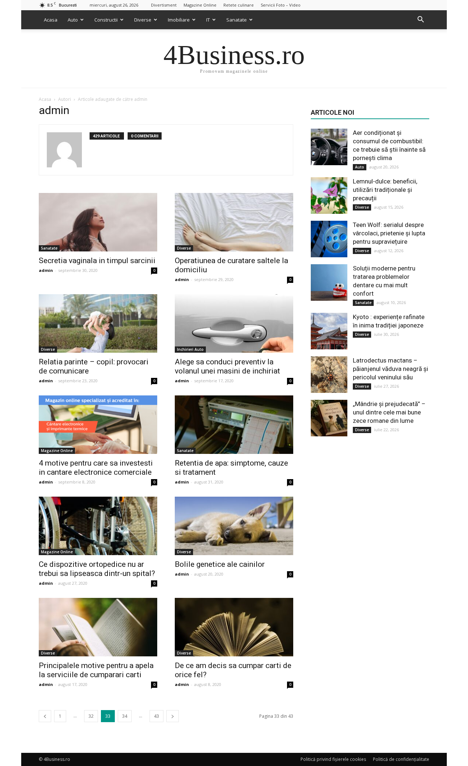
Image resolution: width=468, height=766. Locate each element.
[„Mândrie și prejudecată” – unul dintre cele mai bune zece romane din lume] (329, 418)
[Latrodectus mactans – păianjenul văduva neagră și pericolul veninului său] (329, 374)
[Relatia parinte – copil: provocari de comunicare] (98, 323)
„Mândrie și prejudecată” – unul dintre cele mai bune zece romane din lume (389, 412)
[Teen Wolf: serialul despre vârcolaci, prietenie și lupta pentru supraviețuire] (329, 239)
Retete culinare (238, 5)
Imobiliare (179, 19)
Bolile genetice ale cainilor (220, 564)
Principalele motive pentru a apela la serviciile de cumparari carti (96, 670)
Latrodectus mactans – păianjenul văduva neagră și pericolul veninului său (390, 369)
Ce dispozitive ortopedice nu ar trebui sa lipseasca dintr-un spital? (97, 569)
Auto (73, 19)
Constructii (106, 19)
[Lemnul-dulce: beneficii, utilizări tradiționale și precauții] (329, 195)
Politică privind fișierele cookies (333, 759)
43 (156, 716)
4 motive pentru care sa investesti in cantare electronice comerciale (96, 468)
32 (91, 716)
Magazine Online (200, 5)
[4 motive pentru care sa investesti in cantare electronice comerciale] (98, 424)
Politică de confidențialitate (401, 759)
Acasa (50, 19)
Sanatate (236, 19)
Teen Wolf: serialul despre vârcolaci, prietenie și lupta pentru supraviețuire (389, 233)
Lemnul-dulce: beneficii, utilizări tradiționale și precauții (385, 190)
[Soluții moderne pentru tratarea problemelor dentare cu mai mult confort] (329, 282)
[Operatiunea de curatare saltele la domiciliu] (234, 222)
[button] (420, 20)
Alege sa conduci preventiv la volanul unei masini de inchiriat (227, 366)
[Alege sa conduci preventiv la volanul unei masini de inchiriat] (234, 323)
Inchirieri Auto (190, 349)
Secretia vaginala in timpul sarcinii (97, 260)
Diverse (142, 19)
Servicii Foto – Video (281, 5)
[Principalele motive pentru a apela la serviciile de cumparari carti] (98, 627)
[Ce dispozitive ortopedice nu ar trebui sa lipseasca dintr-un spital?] (98, 526)
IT (208, 19)
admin (46, 270)
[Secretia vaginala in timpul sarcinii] (98, 222)
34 (124, 716)
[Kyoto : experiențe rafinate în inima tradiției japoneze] (329, 331)
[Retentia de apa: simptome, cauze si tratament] (234, 424)
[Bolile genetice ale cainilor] (234, 526)
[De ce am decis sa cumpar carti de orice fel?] (234, 627)
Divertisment (164, 5)
